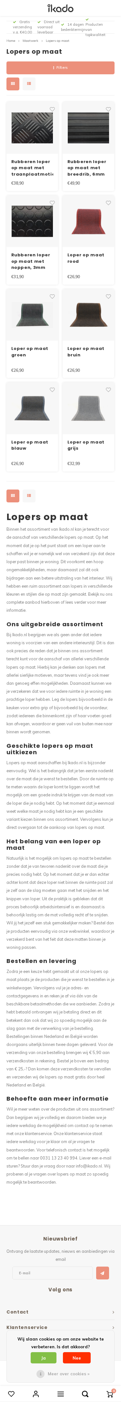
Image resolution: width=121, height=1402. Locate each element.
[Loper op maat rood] (89, 221)
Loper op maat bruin (86, 351)
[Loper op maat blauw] (32, 408)
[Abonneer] (102, 1273)
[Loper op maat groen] (32, 315)
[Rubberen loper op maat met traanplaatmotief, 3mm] (32, 128)
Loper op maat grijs (86, 445)
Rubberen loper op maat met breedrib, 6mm (86, 168)
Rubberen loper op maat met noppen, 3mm (30, 261)
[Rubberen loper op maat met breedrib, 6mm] (89, 128)
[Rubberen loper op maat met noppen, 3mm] (32, 221)
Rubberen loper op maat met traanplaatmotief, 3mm (32, 168)
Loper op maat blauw (29, 445)
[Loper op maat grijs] (89, 408)
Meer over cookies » (68, 1373)
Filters (62, 67)
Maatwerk (30, 41)
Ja (43, 1358)
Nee (77, 1358)
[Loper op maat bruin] (89, 315)
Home (10, 41)
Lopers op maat (57, 41)
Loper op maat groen (29, 351)
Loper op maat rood (86, 258)
